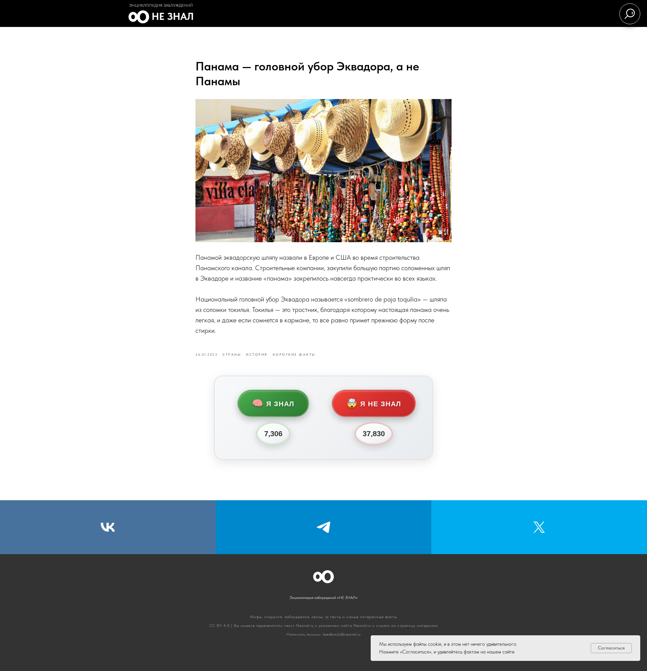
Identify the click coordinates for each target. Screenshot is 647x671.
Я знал (273, 403)
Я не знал (373, 403)
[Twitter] (539, 527)
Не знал (173, 16)
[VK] (108, 527)
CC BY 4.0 (219, 625)
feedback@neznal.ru (342, 634)
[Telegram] (323, 527)
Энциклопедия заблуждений (161, 5)
